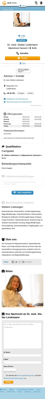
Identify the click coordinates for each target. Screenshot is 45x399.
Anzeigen (21, 93)
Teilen (6, 262)
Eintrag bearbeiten (36, 105)
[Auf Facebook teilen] (13, 262)
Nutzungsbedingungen (26, 375)
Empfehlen (22, 40)
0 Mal (23, 36)
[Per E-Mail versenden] (23, 262)
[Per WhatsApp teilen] (20, 262)
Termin (24, 58)
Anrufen (30, 93)
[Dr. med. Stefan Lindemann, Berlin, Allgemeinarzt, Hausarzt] (21, 23)
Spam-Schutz (8, 366)
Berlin (11, 9)
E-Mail (6, 359)
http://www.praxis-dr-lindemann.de (19, 102)
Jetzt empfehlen (24, 192)
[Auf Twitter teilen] (16, 262)
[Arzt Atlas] (14, 3)
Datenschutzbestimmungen (14, 378)
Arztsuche (5, 9)
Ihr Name (7, 352)
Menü (24, 6)
